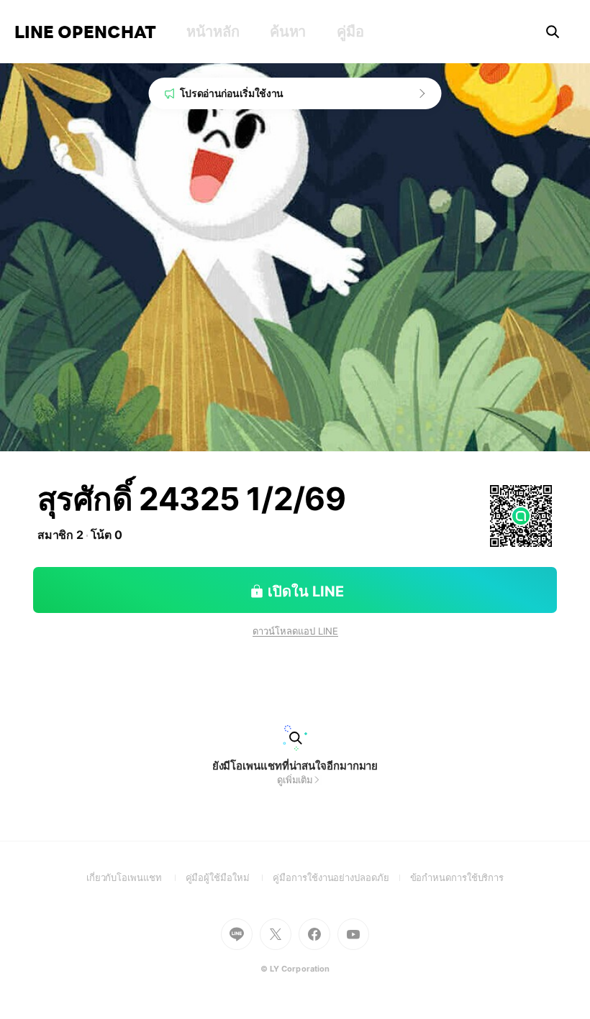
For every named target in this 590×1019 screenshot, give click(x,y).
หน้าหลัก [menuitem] (212, 31)
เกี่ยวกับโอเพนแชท (136, 877)
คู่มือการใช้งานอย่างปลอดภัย (341, 877)
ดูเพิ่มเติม (295, 779)
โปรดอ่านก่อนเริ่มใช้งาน (232, 93)
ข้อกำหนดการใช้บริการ (457, 877)
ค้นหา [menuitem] (288, 31)
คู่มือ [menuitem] (350, 31)
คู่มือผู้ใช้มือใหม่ (229, 877)
